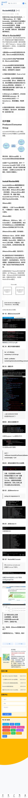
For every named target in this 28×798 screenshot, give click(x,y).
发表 (8, 714)
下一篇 (20, 643)
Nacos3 (13, 727)
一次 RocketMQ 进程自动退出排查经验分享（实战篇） (10, 683)
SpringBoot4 (21, 727)
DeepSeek (5, 724)
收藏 (18, 14)
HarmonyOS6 (6, 727)
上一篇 (8, 643)
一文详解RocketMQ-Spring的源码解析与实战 (10, 679)
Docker (13, 730)
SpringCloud (6, 730)
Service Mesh (6, 733)
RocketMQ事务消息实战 (7, 686)
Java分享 (4, 3)
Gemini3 (19, 733)
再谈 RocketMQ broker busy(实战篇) (10, 690)
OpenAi (17, 724)
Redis (13, 733)
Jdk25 (12, 724)
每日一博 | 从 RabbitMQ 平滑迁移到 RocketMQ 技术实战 (10, 676)
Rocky (4, 736)
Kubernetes (20, 730)
